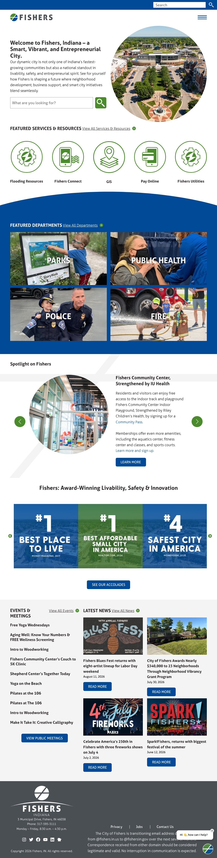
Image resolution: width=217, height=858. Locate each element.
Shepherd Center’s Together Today (40, 673)
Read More (97, 686)
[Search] (211, 5)
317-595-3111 (46, 824)
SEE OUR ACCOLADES (108, 584)
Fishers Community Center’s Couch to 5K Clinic (43, 661)
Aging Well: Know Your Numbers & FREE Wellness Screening (40, 637)
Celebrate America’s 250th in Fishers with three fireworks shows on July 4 (113, 747)
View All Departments (80, 225)
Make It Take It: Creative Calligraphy (41, 722)
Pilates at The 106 (26, 703)
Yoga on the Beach (26, 683)
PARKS (58, 260)
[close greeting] (212, 831)
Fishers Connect (68, 181)
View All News (123, 610)
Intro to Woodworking (29, 649)
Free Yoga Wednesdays (30, 625)
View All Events (61, 610)
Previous (10, 536)
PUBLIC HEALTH (158, 260)
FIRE (158, 316)
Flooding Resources (26, 181)
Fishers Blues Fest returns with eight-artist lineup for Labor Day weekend (110, 666)
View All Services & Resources (106, 128)
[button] (107, 464)
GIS (109, 181)
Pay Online (150, 181)
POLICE (58, 316)
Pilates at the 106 (25, 693)
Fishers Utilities (191, 181)
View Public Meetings (44, 738)
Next (210, 536)
